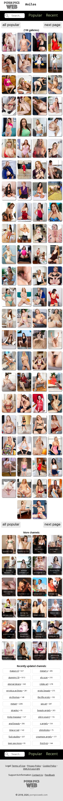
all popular (11, 25)
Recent (52, 15)
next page (52, 25)
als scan (44, 677)
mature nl (14, 670)
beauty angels (44, 710)
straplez (15, 710)
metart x (44, 670)
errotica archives (14, 690)
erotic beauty (44, 690)
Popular (35, 15)
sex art (44, 703)
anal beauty (14, 723)
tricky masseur (14, 717)
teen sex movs (15, 743)
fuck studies (14, 736)
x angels (44, 723)
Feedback (50, 774)
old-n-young (44, 717)
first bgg (44, 743)
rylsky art (44, 684)
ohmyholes (44, 730)
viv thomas (14, 697)
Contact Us (37, 774)
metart (14, 703)
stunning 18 (13, 677)
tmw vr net (14, 730)
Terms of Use (18, 765)
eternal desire (14, 684)
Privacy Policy (34, 765)
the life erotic (44, 697)
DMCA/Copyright (31, 768)
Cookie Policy (49, 765)
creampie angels (44, 736)
